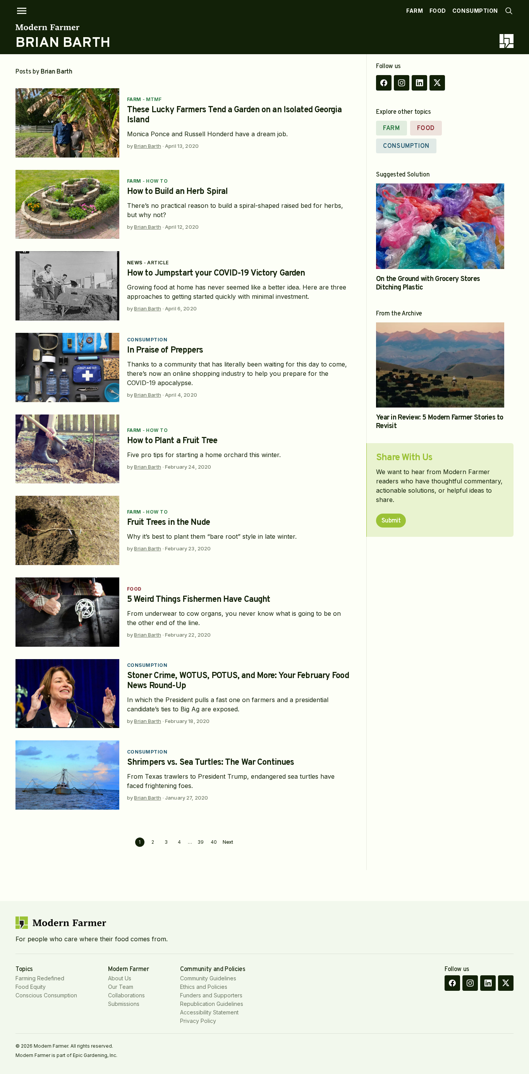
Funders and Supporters (211, 995)
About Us (119, 978)
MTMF (153, 99)
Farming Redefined (39, 978)
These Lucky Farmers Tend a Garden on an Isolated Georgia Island (234, 115)
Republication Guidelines (211, 1003)
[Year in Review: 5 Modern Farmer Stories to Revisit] (440, 365)
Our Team (120, 986)
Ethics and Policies (203, 986)
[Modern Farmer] (62, 27)
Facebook (384, 83)
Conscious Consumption (46, 995)
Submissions (123, 1003)
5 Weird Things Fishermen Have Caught (198, 599)
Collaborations (126, 995)
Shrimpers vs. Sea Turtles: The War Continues (210, 762)
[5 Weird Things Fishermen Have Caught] (67, 612)
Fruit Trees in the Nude (168, 522)
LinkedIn (419, 83)
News (135, 263)
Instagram (401, 83)
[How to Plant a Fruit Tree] (67, 449)
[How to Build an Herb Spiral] (67, 204)
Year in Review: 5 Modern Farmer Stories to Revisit (439, 422)
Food (437, 10)
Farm (414, 10)
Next (228, 842)
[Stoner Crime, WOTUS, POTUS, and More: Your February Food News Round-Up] (67, 693)
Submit (390, 521)
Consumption (475, 10)
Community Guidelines (208, 978)
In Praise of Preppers (165, 350)
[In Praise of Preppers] (67, 367)
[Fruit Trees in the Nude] (67, 530)
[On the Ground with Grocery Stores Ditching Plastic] (440, 226)
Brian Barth (147, 146)
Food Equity (30, 986)
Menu (21, 11)
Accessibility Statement (209, 1012)
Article (157, 263)
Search (509, 10)
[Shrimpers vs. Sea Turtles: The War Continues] (67, 775)
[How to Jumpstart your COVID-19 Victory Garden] (67, 285)
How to (157, 181)
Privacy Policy (198, 1020)
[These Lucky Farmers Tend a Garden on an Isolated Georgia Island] (67, 123)
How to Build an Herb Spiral (177, 192)
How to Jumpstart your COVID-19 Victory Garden (216, 273)
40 (214, 842)
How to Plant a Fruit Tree (172, 441)
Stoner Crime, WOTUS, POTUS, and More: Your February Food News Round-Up (238, 681)
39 (201, 842)
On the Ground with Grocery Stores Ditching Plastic (428, 283)
